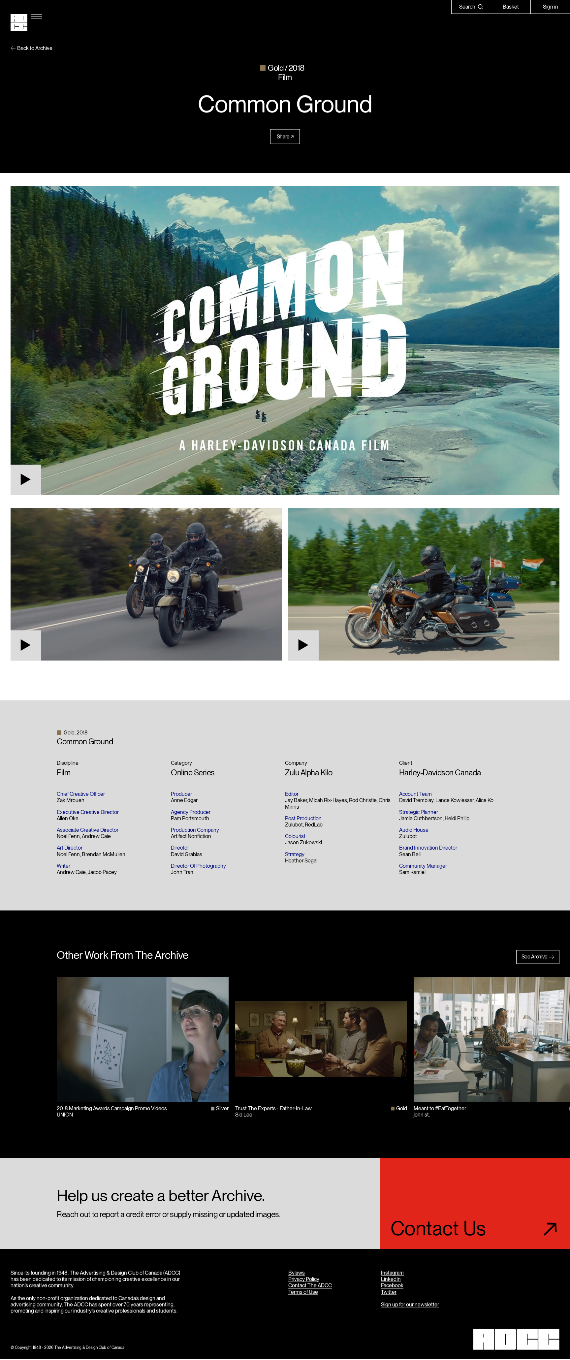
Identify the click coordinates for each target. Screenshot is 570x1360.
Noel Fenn (68, 836)
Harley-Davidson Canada (440, 773)
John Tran (182, 872)
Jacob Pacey (102, 872)
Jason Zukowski (303, 843)
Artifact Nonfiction (191, 836)
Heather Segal (301, 861)
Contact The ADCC (310, 1285)
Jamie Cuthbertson (421, 818)
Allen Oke (68, 818)
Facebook (392, 1285)
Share (283, 137)
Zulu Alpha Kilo (308, 773)
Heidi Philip (457, 818)
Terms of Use (303, 1292)
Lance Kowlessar (454, 800)
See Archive (535, 957)
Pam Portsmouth (190, 818)
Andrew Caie (96, 836)
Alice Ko (484, 800)
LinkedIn (391, 1279)
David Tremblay (416, 800)
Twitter (388, 1292)
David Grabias (186, 854)
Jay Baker (296, 800)
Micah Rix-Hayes (328, 800)
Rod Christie (363, 800)
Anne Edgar (184, 800)
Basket (511, 7)
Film (63, 773)
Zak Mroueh (70, 800)
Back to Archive (34, 48)
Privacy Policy (303, 1279)
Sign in (550, 7)
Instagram (392, 1273)
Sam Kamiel (412, 872)
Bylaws (296, 1273)
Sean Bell (410, 854)
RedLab (314, 825)
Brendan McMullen (103, 854)
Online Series (193, 773)
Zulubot (294, 825)
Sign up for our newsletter (410, 1305)
